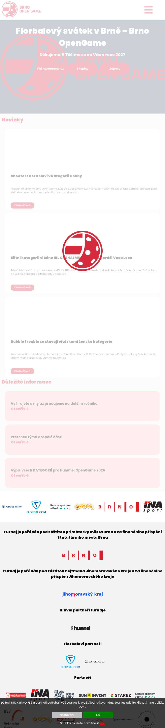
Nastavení (67, 715)
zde (102, 723)
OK (98, 715)
